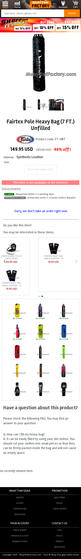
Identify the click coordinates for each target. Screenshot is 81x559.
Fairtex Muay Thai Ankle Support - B (16, 257)
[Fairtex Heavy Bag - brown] (40, 377)
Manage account (20, 535)
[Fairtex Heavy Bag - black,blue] (40, 317)
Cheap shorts (59, 508)
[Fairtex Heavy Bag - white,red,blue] (17, 337)
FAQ (60, 530)
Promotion (59, 491)
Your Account (19, 523)
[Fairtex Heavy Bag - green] (40, 337)
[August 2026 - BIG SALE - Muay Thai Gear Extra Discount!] (40, 31)
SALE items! (59, 497)
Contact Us (59, 523)
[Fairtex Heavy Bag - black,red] (63, 377)
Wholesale (19, 514)
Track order (19, 530)
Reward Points (20, 541)
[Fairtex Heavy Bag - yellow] (17, 317)
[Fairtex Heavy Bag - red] (17, 358)
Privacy (59, 541)
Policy (59, 535)
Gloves (19, 503)
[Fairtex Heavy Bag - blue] (63, 337)
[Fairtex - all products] (25, 139)
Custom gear (19, 508)
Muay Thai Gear (19, 491)
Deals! (59, 503)
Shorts (20, 497)
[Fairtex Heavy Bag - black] (63, 317)
